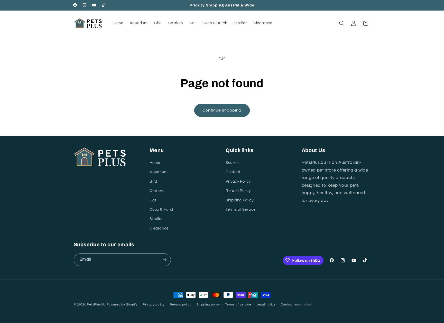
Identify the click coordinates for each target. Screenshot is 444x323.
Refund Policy (238, 191)
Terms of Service (241, 209)
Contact (233, 172)
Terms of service (238, 304)
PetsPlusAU (96, 304)
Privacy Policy (238, 181)
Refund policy (180, 304)
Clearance (159, 228)
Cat (153, 200)
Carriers (157, 191)
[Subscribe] (164, 259)
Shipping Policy (239, 200)
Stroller (156, 219)
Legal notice (266, 304)
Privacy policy (153, 304)
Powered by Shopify (122, 304)
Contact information (296, 304)
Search (232, 163)
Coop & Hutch (162, 209)
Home (155, 163)
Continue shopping (222, 110)
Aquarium (159, 172)
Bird (153, 181)
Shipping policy (208, 304)
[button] (342, 23)
